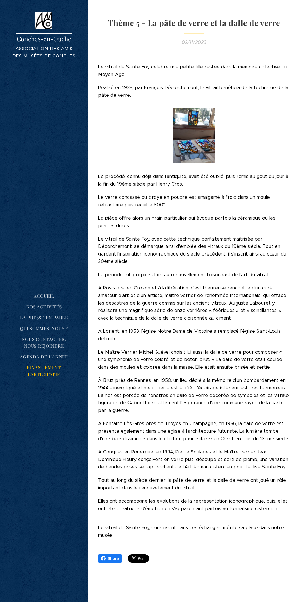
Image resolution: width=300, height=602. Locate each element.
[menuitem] (44, 296)
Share (113, 558)
